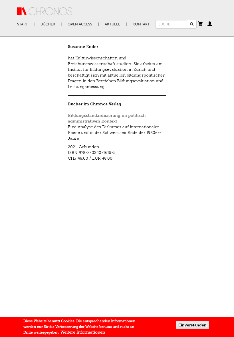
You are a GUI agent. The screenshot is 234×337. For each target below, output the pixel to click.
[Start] (44, 11)
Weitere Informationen (82, 332)
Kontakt (141, 24)
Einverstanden (192, 325)
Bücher (48, 24)
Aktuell (112, 24)
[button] (200, 24)
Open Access (80, 24)
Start (22, 24)
